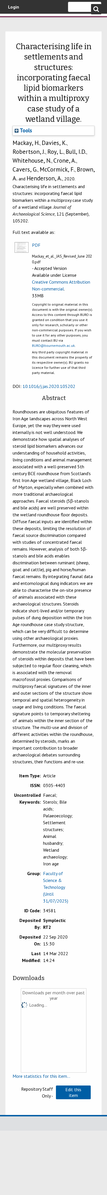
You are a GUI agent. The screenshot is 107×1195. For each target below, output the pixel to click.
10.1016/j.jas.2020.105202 (49, 386)
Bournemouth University (13, 21)
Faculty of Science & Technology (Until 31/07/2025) (55, 887)
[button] (73, 1092)
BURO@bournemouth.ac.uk (53, 345)
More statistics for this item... (41, 1076)
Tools (25, 130)
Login (13, 7)
